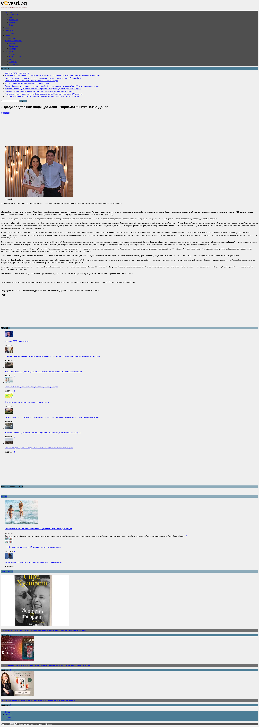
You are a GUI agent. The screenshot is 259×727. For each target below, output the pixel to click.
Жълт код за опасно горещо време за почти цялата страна (27, 402)
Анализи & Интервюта (13, 40)
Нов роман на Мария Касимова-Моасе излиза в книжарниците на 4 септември (38, 700)
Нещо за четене (15, 56)
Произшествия (10, 38)
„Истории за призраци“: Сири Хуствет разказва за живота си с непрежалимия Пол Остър (43, 630)
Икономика (9, 30)
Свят (7, 27)
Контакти (8, 714)
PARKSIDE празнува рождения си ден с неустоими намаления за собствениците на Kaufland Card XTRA (43, 371)
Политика (8, 12)
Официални (13, 14)
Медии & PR (13, 22)
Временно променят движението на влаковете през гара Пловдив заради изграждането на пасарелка (43, 432)
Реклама (8, 717)
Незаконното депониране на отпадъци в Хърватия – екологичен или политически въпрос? (39, 447)
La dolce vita (9, 51)
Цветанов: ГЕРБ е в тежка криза (17, 341)
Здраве (11, 25)
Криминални (13, 19)
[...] (186, 536)
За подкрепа (9, 720)
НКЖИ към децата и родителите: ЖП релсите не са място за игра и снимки (33, 547)
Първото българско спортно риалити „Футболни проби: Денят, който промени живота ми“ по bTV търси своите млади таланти (52, 417)
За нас (7, 712)
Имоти (11, 33)
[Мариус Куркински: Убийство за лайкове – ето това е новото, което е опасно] (9, 558)
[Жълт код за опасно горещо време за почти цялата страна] (9, 398)
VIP (10, 59)
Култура (12, 54)
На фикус (12, 48)
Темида (8, 35)
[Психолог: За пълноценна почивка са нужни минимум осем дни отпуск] (9, 382)
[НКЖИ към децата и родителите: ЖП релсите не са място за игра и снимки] (9, 543)
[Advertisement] (61, 130)
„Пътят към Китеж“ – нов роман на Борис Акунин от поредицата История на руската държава (45, 665)
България (8, 17)
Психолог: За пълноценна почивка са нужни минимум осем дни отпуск (31, 387)
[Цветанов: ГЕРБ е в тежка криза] (9, 337)
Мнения (12, 43)
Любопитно (13, 61)
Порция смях (14, 64)
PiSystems (48, 724)
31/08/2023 (5, 113)
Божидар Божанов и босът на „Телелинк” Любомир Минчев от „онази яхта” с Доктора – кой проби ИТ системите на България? (52, 356)
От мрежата (13, 46)
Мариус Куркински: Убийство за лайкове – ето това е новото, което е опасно (33, 562)
